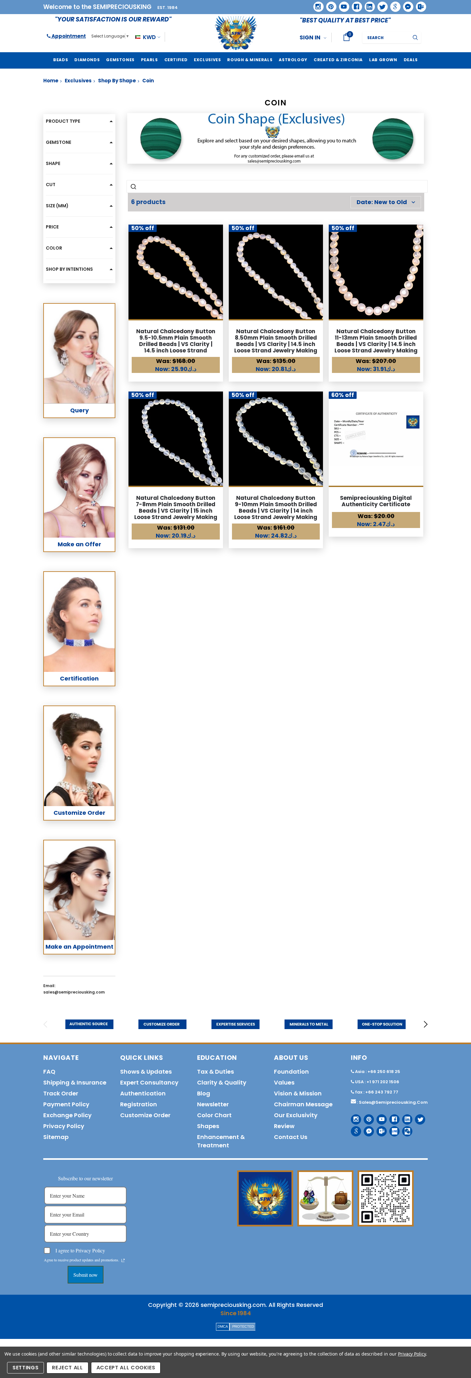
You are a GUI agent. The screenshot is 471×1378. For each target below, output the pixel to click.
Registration (138, 1104)
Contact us (290, 1137)
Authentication (143, 1093)
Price (52, 227)
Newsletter (213, 1104)
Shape (53, 163)
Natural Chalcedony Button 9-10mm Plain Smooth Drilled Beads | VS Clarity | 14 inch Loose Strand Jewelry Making (275, 507)
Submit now (85, 1274)
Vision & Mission (298, 1093)
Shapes (208, 1126)
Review (284, 1126)
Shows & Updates (146, 1072)
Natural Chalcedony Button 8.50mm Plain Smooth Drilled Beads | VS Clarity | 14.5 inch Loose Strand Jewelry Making (275, 340)
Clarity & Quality (221, 1082)
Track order (60, 1093)
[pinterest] (329, 4)
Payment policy (66, 1104)
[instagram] (316, 4)
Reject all (67, 1367)
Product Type (63, 121)
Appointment (68, 36)
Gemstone (58, 142)
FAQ (49, 1072)
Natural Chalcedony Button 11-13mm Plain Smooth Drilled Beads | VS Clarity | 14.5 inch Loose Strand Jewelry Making (376, 340)
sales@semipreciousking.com (393, 1102)
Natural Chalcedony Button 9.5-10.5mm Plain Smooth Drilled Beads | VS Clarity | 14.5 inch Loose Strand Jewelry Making (175, 344)
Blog (203, 1093)
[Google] (393, 4)
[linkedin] (367, 4)
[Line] (392, 1129)
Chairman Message (303, 1104)
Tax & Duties (215, 1072)
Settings (25, 1367)
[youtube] (342, 4)
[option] (89, 1024)
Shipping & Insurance (74, 1082)
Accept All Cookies (125, 1367)
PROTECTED (243, 1326)
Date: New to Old (382, 202)
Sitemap (56, 1137)
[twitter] (380, 4)
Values (284, 1082)
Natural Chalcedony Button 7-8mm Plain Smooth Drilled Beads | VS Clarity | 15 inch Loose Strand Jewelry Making (175, 507)
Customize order (145, 1115)
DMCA (223, 1326)
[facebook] (354, 4)
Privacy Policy (412, 1354)
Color (54, 248)
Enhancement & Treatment (221, 1141)
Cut (50, 184)
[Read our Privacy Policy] (123, 1260)
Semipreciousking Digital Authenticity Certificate (376, 501)
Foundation (291, 1072)
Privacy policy (63, 1126)
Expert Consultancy (149, 1082)
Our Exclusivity (296, 1115)
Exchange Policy (67, 1115)
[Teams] (419, 4)
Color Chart (214, 1115)
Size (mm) (57, 205)
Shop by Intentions (69, 269)
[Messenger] (406, 4)
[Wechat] (405, 1129)
